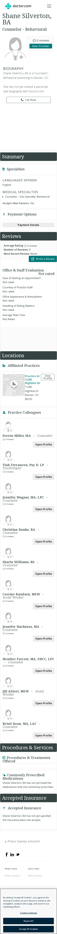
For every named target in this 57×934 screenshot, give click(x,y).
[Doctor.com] (18, 6)
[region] (28, 911)
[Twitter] (18, 854)
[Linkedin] (12, 854)
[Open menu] (49, 6)
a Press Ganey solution (22, 841)
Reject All (28, 921)
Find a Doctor (35, 875)
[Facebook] (7, 854)
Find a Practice (12, 875)
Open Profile (43, 444)
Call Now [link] (30, 100)
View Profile (48, 377)
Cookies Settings (28, 913)
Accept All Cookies (28, 929)
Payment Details (28, 225)
